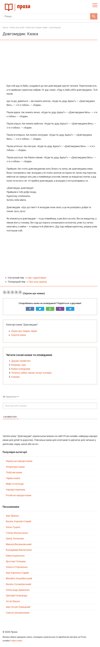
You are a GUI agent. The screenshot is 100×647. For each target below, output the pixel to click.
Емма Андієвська (15, 555)
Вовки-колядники (20, 368)
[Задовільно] (12, 292)
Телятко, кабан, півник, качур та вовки (31, 372)
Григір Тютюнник (15, 538)
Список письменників (17, 612)
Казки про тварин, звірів (24, 331)
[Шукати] (93, 16)
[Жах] (5, 292)
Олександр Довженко (18, 590)
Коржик (15, 376)
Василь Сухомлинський (18, 584)
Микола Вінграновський (18, 544)
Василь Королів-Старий (18, 521)
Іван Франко (12, 515)
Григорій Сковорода (16, 595)
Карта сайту (16, 640)
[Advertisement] (50, 62)
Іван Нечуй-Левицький (18, 607)
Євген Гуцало (13, 527)
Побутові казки (14, 472)
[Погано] (8, 292)
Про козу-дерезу (38, 281)
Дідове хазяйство (21, 360)
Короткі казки (18, 335)
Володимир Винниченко (19, 549)
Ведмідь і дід (18, 364)
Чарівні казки (13, 478)
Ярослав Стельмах (16, 561)
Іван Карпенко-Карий (17, 572)
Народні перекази (15, 489)
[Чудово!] (20, 292)
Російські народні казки (18, 495)
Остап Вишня (13, 601)
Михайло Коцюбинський (19, 578)
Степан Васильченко (17, 532)
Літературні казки (15, 466)
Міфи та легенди (15, 483)
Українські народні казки (19, 461)
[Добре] (16, 292)
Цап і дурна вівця (36, 277)
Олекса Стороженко (17, 567)
